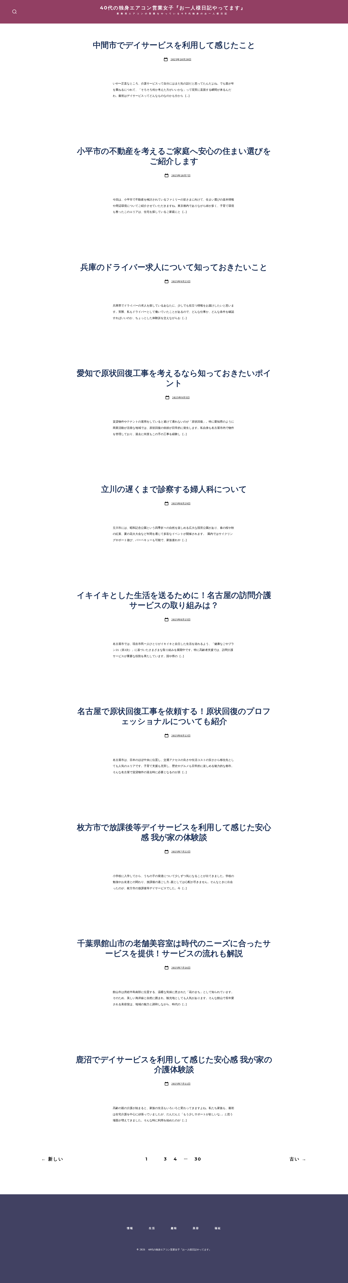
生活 (152, 1228)
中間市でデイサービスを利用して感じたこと (174, 45)
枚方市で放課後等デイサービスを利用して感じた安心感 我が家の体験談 (174, 833)
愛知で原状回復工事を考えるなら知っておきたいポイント (174, 378)
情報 (130, 1228)
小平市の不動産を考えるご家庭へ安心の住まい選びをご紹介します (174, 156)
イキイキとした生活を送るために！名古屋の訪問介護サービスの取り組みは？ (174, 600)
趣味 (174, 1228)
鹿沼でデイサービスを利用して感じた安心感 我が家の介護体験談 (174, 1065)
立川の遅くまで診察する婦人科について (174, 489)
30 (198, 1159)
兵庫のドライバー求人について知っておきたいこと (174, 267)
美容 (196, 1228)
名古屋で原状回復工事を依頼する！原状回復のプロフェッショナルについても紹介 (174, 716)
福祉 (218, 1228)
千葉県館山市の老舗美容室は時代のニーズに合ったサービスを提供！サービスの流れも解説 (174, 949)
